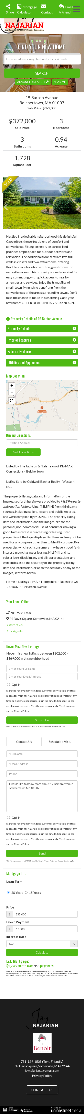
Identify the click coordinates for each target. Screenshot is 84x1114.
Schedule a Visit (60, 741)
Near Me (60, 81)
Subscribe (42, 720)
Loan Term (14, 881)
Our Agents (15, 631)
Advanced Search (31, 81)
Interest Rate (16, 937)
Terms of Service (63, 861)
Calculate (42, 952)
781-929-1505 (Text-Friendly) (42, 1061)
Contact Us (15, 625)
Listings (23, 581)
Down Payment (18, 922)
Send (42, 853)
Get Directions (23, 452)
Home (10, 581)
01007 (14, 587)
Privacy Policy (21, 711)
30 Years (17, 892)
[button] (42, 73)
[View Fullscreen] (12, 401)
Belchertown (69, 581)
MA (35, 581)
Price (10, 907)
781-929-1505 (20, 613)
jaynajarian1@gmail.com (42, 1070)
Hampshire (48, 581)
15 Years (34, 892)
